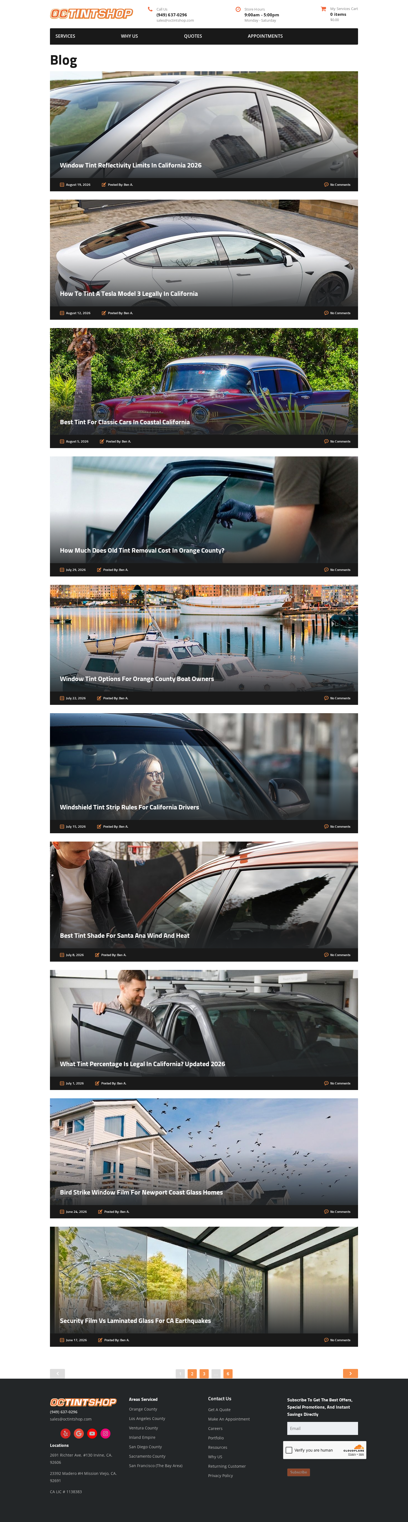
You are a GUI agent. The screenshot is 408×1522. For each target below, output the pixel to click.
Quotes (193, 36)
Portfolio (216, 1437)
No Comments (340, 185)
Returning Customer (227, 1466)
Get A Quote (219, 1409)
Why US (129, 36)
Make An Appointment (229, 1419)
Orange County (143, 1409)
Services (65, 36)
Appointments (265, 36)
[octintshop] (91, 13)
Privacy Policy (220, 1475)
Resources (217, 1447)
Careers (215, 1428)
